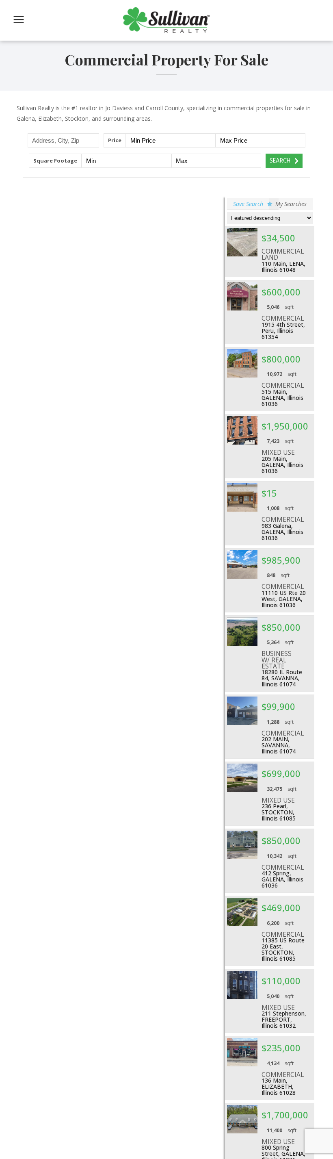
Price (114, 140)
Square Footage (55, 160)
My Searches (291, 204)
